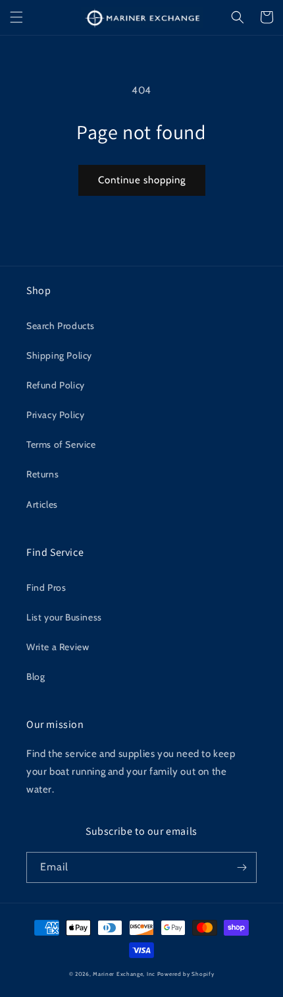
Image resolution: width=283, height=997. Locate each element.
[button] (16, 17)
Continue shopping (142, 180)
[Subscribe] (241, 867)
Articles (42, 504)
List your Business (64, 617)
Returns (42, 474)
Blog (35, 676)
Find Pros (46, 587)
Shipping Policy (59, 355)
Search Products (60, 326)
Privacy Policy (55, 415)
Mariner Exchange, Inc (124, 974)
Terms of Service (61, 444)
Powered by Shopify (186, 974)
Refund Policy (55, 385)
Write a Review (57, 647)
